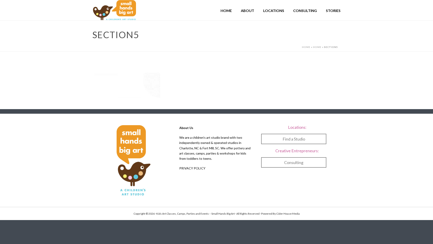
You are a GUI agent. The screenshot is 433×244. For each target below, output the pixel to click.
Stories (333, 10)
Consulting (305, 10)
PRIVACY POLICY (192, 168)
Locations (273, 10)
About (247, 10)
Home (226, 10)
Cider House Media (288, 213)
